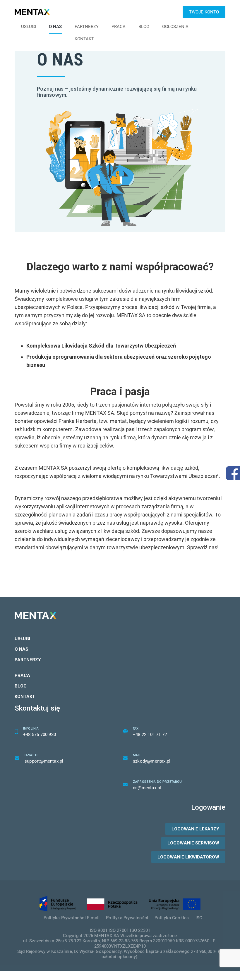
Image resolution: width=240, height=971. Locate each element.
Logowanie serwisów (193, 843)
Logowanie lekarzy (195, 829)
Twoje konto (204, 12)
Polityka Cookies (172, 917)
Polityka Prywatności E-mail (72, 917)
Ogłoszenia (175, 26)
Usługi (28, 26)
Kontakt (84, 39)
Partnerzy (87, 26)
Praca (119, 26)
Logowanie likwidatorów (188, 857)
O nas (55, 26)
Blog (143, 26)
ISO (199, 917)
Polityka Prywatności (127, 917)
